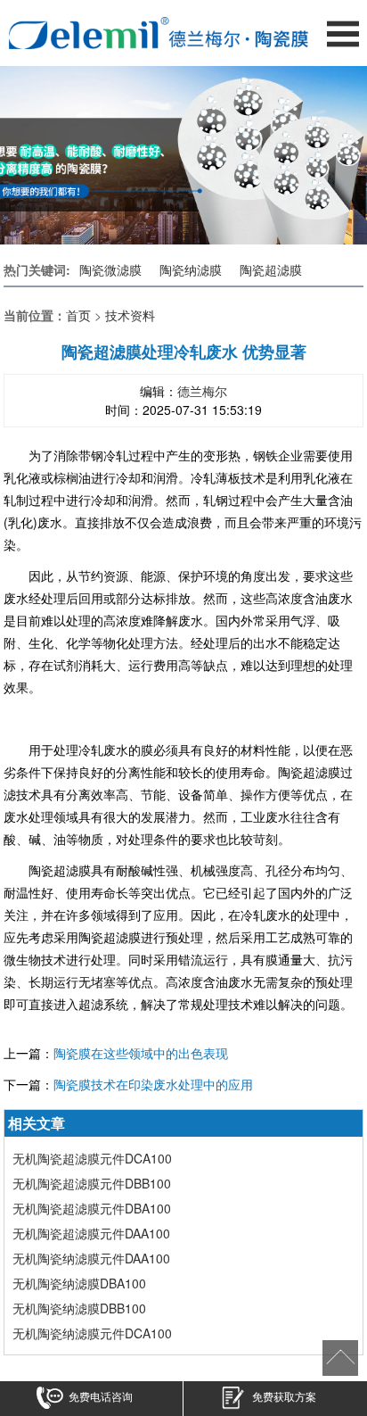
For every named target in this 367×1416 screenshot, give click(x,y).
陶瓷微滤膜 (110, 269)
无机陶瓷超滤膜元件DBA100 (91, 1208)
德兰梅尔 (202, 391)
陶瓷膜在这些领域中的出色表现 (140, 1053)
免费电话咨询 (101, 1396)
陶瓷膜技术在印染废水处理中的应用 (153, 1084)
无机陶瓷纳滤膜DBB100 (79, 1308)
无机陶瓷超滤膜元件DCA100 (92, 1158)
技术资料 (130, 315)
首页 (78, 315)
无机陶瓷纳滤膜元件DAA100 (91, 1258)
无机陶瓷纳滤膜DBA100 (79, 1283)
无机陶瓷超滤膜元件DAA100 (91, 1233)
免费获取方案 (284, 1396)
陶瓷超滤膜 (271, 269)
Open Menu (342, 33)
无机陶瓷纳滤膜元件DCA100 (92, 1333)
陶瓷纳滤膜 (190, 269)
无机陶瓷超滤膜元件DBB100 (91, 1183)
